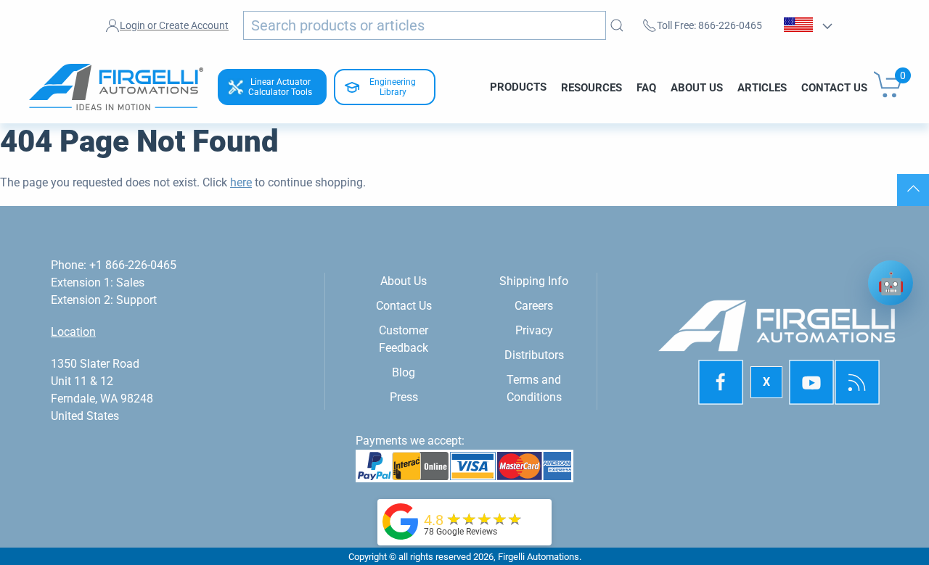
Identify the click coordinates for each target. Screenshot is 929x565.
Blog (403, 372)
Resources (591, 87)
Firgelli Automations (538, 556)
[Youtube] (811, 382)
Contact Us (834, 87)
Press (404, 397)
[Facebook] (720, 382)
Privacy (534, 330)
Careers (534, 306)
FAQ (646, 87)
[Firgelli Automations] (400, 520)
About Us (697, 87)
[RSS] (857, 382)
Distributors (534, 355)
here (241, 182)
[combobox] (424, 25)
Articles (762, 87)
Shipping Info (533, 281)
